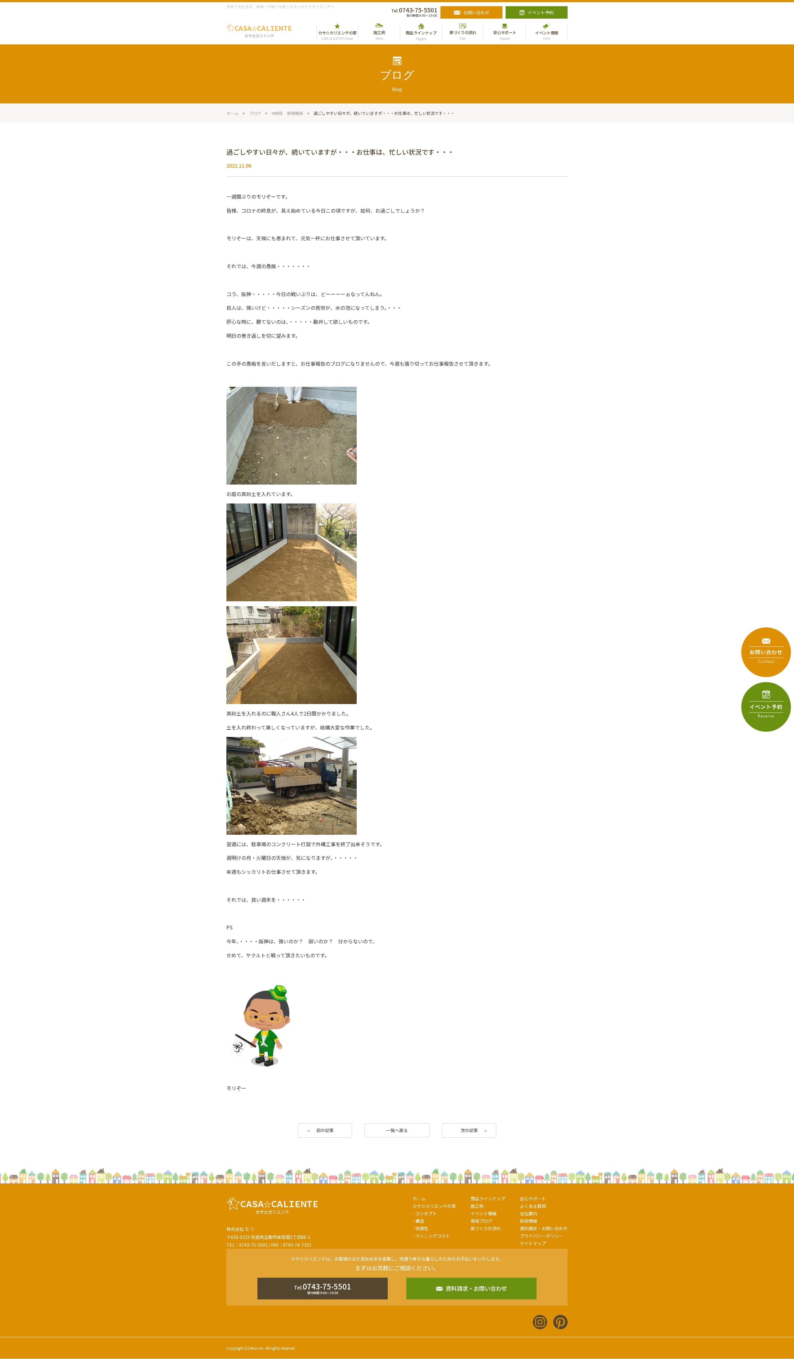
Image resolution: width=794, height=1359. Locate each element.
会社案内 (528, 1213)
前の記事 (325, 1130)
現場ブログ (481, 1221)
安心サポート (533, 1198)
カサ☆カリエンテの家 (434, 1206)
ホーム (419, 1198)
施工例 (477, 1206)
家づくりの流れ (486, 1228)
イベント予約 (541, 12)
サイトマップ (533, 1243)
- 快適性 (420, 1228)
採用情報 (528, 1221)
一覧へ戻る (397, 1130)
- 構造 (418, 1221)
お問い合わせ (476, 12)
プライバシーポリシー (541, 1236)
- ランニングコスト (431, 1236)
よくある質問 (533, 1206)
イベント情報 (484, 1213)
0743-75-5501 (414, 9)
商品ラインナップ (488, 1198)
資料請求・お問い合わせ (544, 1228)
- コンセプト (425, 1213)
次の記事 (469, 1130)
